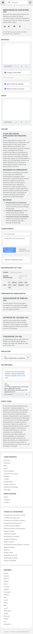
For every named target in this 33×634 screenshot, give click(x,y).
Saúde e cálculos (9, 542)
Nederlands (7, 611)
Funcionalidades (9, 471)
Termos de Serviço (9, 484)
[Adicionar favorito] (19, 26)
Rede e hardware (9, 547)
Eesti (5, 597)
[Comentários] (14, 26)
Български (7, 624)
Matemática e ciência (10, 555)
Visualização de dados (11, 558)
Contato (6, 479)
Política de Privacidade (11, 487)
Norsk (6, 584)
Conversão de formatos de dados (14, 520)
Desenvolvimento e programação (14, 528)
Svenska (6, 595)
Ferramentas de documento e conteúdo (16, 544)
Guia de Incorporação (11, 474)
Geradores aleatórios (10, 539)
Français (6, 576)
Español (6, 589)
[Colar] (21, 66)
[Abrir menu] (30, 2)
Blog (5, 466)
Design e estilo (8, 552)
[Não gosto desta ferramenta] (8, 26)
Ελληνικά (7, 616)
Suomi (6, 600)
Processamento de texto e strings (14, 515)
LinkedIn (6, 502)
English (6, 573)
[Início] (3, 2)
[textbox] (17, 54)
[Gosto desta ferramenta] (4, 26)
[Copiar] (26, 66)
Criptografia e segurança (12, 518)
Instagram (7, 500)
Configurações (8, 482)
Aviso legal (7, 490)
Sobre (6, 468)
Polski (6, 603)
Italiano (6, 581)
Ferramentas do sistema (11, 536)
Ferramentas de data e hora (13, 523)
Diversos (6, 550)
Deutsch (6, 579)
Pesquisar (7, 463)
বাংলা (5, 621)
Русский (6, 587)
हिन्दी (5, 605)
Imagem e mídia (9, 531)
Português (7, 592)
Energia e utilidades (10, 561)
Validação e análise (10, 534)
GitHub (6, 497)
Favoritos (7, 460)
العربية (5, 608)
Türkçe (6, 613)
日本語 (6, 619)
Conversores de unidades (12, 526)
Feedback (7, 476)
